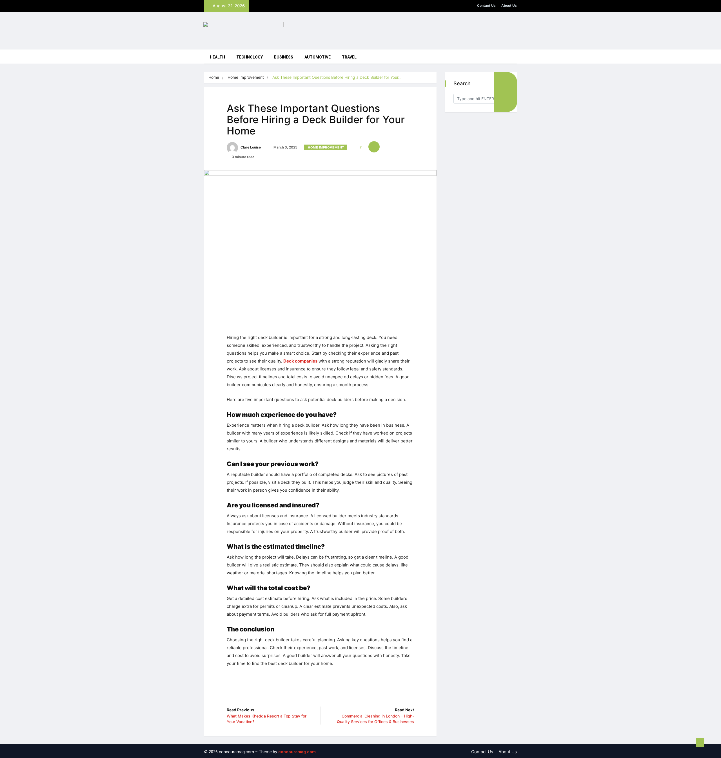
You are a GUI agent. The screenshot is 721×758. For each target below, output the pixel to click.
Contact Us (486, 5)
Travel (349, 57)
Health (217, 57)
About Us (509, 5)
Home (213, 77)
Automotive (317, 57)
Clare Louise (250, 147)
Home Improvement (246, 77)
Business (283, 57)
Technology (249, 57)
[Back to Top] (700, 742)
